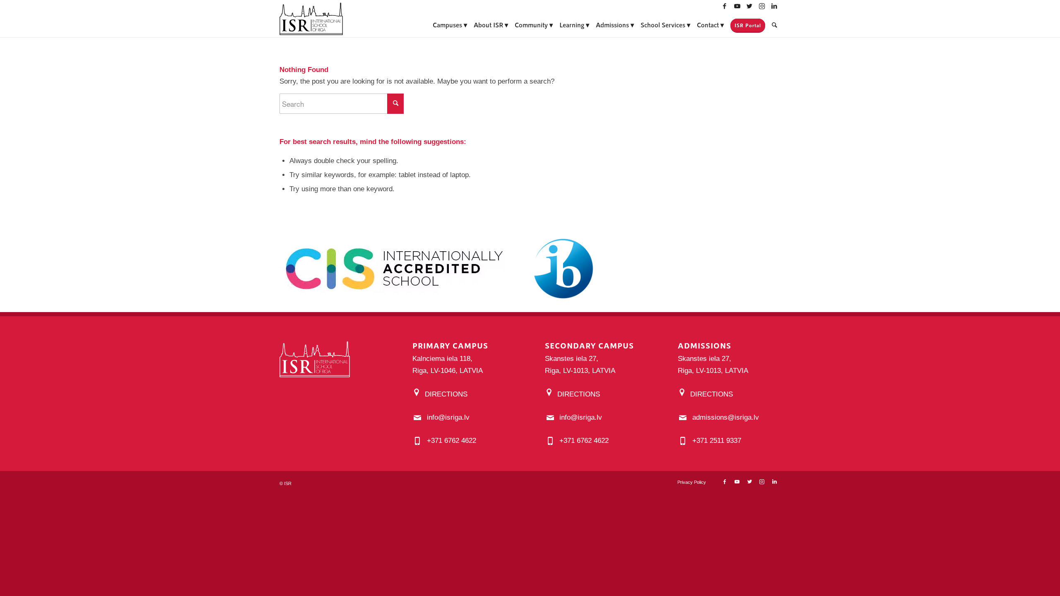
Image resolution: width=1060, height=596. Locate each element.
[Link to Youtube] (737, 6)
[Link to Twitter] (749, 6)
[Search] (774, 24)
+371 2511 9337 (716, 441)
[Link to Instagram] (762, 6)
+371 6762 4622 (451, 441)
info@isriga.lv (448, 417)
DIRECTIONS (446, 394)
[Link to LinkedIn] (774, 6)
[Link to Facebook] (724, 6)
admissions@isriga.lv (725, 417)
